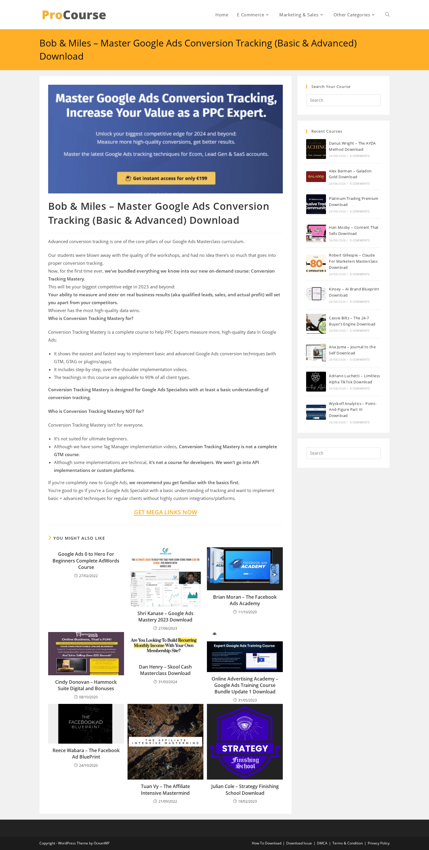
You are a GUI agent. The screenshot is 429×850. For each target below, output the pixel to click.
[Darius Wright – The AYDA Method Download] (316, 149)
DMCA (322, 843)
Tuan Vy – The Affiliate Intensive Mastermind (165, 789)
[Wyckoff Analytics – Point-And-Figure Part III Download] (316, 412)
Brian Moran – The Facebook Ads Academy (245, 600)
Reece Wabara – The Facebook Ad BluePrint (86, 753)
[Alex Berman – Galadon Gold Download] (316, 176)
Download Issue (299, 843)
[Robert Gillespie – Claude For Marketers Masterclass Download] (316, 264)
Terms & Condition (347, 843)
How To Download (266, 843)
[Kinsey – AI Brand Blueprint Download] (316, 295)
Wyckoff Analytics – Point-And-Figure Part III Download (352, 409)
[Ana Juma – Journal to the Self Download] (316, 353)
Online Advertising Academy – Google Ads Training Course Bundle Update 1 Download (245, 685)
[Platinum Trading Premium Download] (316, 204)
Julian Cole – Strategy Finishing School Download (245, 789)
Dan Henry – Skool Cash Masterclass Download (165, 670)
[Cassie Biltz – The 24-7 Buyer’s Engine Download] (316, 324)
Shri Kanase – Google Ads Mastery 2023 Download (165, 616)
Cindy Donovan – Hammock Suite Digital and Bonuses (86, 685)
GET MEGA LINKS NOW (165, 512)
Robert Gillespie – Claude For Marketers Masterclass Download (353, 261)
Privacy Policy (379, 843)
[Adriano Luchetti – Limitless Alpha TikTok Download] (316, 382)
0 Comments (360, 156)
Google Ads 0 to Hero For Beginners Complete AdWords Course (86, 560)
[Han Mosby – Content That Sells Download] (316, 233)
